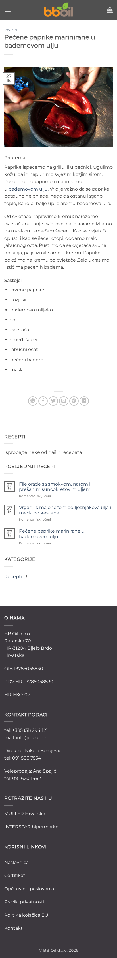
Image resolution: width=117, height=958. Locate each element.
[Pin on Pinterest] (74, 401)
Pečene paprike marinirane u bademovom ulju (52, 533)
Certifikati (15, 875)
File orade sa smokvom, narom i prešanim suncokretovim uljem (55, 486)
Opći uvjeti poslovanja (29, 888)
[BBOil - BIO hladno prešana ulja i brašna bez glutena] (58, 10)
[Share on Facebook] (43, 401)
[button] (7, 10)
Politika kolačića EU (26, 915)
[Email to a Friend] (63, 401)
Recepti (13, 576)
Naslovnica (16, 862)
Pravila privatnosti (24, 901)
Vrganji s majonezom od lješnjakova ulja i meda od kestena (65, 510)
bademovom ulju (28, 189)
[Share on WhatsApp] (32, 401)
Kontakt (13, 928)
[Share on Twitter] (53, 401)
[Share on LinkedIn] (84, 401)
